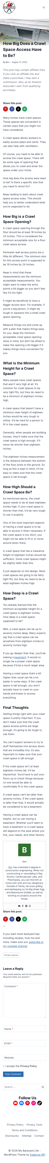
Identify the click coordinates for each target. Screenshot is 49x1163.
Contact (39, 1135)
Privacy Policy (28, 1066)
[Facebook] (23, 906)
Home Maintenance (13, 38)
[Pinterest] (26, 906)
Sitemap (26, 1135)
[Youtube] (19, 906)
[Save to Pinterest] (6, 108)
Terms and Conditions (24, 1130)
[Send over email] (25, 108)
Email (8, 1043)
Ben (7, 62)
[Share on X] (18, 108)
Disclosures (12, 1135)
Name (8, 1028)
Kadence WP (37, 1154)
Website (9, 1057)
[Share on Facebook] (12, 108)
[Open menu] (43, 7)
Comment (11, 986)
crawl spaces (11, 955)
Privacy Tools (34, 1124)
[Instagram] (30, 906)
